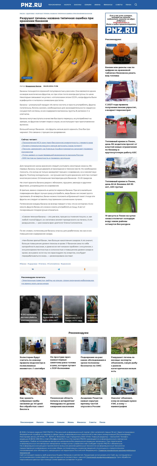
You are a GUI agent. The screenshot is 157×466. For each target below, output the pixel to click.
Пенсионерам (54, 5)
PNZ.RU (22, 13)
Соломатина (54, 264)
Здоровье (30, 13)
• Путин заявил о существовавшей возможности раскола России (52, 155)
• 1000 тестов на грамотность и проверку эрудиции (45, 158)
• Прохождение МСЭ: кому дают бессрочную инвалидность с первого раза (57, 143)
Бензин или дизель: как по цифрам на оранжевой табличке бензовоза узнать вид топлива (120, 71)
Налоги (67, 5)
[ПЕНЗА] (120, 137)
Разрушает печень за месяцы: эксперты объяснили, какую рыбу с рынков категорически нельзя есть (124, 364)
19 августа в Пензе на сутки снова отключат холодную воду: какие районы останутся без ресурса (120, 219)
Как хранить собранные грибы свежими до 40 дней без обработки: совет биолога (32, 403)
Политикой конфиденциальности (101, 457)
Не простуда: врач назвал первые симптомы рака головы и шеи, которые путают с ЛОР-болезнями (63, 362)
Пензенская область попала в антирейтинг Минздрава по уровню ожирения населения (62, 402)
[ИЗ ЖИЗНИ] (121, 63)
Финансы (108, 5)
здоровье (33, 264)
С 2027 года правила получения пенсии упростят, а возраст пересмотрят (121, 107)
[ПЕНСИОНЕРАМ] (121, 100)
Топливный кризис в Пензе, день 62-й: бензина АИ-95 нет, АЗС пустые (120, 184)
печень (43, 264)
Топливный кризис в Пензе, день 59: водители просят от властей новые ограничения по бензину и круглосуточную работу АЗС (121, 147)
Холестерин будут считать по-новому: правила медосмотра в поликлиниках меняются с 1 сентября (32, 363)
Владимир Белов (33, 86)
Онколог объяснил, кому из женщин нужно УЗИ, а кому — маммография (124, 402)
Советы (119, 5)
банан (23, 264)
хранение (66, 264)
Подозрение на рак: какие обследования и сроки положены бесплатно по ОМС (93, 361)
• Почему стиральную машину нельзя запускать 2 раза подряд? (51, 146)
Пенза (128, 5)
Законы (77, 5)
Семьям (87, 5)
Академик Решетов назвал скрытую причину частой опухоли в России (91, 402)
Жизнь (98, 5)
